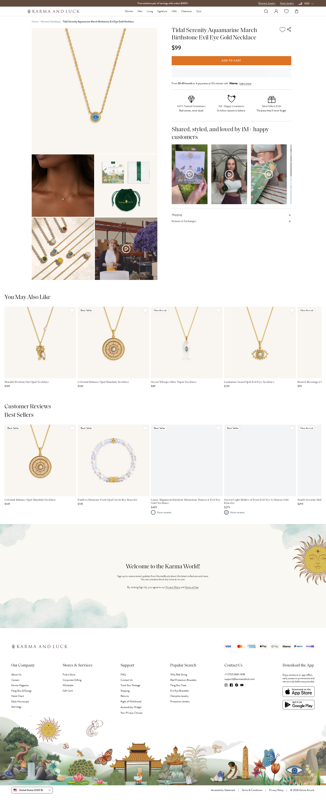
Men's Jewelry (287, 3)
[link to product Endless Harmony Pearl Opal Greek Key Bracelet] (113, 460)
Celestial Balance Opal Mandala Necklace (103, 382)
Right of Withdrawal (131, 701)
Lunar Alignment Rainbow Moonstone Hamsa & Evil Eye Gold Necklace (185, 502)
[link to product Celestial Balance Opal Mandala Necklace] (113, 342)
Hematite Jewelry (179, 696)
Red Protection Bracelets (183, 680)
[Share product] (289, 29)
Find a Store (69, 675)
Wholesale (68, 685)
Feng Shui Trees (178, 685)
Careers (15, 680)
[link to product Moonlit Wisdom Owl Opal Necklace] (40, 342)
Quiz (198, 11)
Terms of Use (191, 587)
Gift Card (68, 691)
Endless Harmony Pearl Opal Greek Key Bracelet (107, 500)
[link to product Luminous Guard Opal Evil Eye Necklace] (260, 342)
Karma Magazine (19, 685)
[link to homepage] (53, 11)
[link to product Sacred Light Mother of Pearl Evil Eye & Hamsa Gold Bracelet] (260, 460)
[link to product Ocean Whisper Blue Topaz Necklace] (187, 342)
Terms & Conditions (252, 790)
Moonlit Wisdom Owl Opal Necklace (27, 382)
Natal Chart (17, 696)
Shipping (125, 691)
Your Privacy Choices (131, 713)
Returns (125, 696)
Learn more (245, 83)
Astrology (16, 707)
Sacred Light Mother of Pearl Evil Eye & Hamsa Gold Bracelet (256, 502)
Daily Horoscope (20, 701)
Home (35, 21)
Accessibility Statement (223, 790)
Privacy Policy (173, 587)
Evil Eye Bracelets (179, 691)
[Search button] (266, 11)
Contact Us (127, 680)
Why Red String (178, 675)
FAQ (123, 675)
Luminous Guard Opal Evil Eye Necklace (249, 382)
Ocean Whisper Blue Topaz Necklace (173, 382)
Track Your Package (130, 685)
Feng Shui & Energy (21, 691)
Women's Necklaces (51, 21)
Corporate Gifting (72, 680)
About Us (16, 675)
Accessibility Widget (131, 707)
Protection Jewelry (180, 701)
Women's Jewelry (266, 3)
